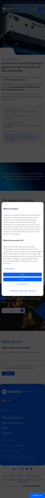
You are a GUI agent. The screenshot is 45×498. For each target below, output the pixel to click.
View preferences (22, 284)
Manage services (9, 268)
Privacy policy (23, 290)
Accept (22, 274)
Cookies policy (14, 290)
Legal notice (32, 290)
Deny (22, 279)
